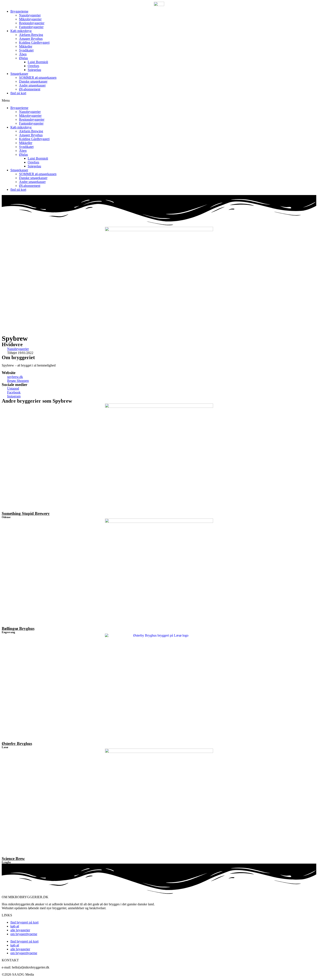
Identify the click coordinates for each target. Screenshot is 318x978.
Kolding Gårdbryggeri (34, 42)
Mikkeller (25, 46)
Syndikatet (26, 50)
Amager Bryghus (31, 38)
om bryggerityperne (23, 934)
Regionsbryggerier (31, 23)
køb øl (14, 926)
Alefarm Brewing (31, 35)
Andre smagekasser (32, 85)
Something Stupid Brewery (26, 513)
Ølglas (23, 58)
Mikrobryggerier (30, 19)
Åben (23, 54)
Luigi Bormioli (38, 62)
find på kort (18, 93)
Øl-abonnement (29, 89)
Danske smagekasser (33, 81)
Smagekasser (19, 73)
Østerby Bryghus (17, 743)
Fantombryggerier (31, 27)
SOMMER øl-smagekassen (37, 77)
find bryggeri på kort (24, 922)
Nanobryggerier (30, 15)
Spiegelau (34, 70)
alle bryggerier (20, 930)
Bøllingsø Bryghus (18, 628)
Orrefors (33, 66)
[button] (159, 100)
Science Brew (13, 858)
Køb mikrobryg (21, 31)
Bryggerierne (19, 11)
